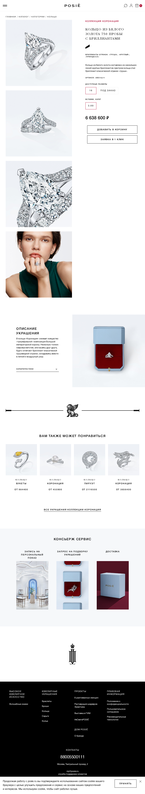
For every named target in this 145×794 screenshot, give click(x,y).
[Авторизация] (131, 6)
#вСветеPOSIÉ (81, 720)
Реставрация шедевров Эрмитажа (85, 705)
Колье (45, 721)
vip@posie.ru (72, 771)
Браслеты (46, 701)
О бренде (79, 736)
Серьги (45, 716)
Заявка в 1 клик (112, 139)
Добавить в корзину (112, 130)
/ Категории (38, 17)
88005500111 (72, 757)
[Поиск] (125, 6)
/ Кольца (52, 17)
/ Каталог (23, 17)
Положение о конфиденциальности (118, 702)
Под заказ (108, 91)
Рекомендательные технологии (116, 718)
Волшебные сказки (18, 704)
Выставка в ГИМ (82, 713)
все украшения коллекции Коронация (72, 510)
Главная (11, 17)
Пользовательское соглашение (116, 710)
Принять (125, 784)
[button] (5, 6)
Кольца (45, 711)
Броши (45, 706)
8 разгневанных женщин (86, 698)
